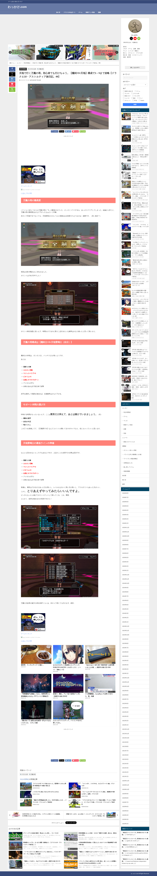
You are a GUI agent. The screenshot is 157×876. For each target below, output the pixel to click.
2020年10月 (125, 789)
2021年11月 (125, 733)
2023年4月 (125, 660)
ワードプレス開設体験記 (131, 458)
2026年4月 (125, 510)
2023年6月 (125, 652)
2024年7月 (125, 596)
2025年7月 (125, 549)
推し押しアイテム (129, 467)
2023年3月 (125, 664)
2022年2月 (125, 720)
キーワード (126, 74)
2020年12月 (125, 780)
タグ (124, 88)
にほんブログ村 (26, 193)
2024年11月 (125, 579)
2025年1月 (125, 570)
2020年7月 (125, 802)
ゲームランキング (26, 186)
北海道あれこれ (128, 462)
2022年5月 (125, 707)
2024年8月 (125, 592)
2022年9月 (125, 690)
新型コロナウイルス (129, 441)
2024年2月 (125, 617)
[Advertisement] (63, 30)
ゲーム (80, 12)
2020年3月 (125, 819)
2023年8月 (125, 643)
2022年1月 (125, 725)
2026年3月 (125, 514)
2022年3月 (125, 716)
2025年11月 (125, 531)
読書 (99, 12)
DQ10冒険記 (23, 68)
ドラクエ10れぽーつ (69, 12)
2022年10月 (125, 686)
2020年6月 (125, 806)
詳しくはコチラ (135, 67)
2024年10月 (125, 583)
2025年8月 (125, 544)
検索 (135, 104)
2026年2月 (125, 519)
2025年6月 (125, 553)
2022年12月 (125, 677)
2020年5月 (125, 810)
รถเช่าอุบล (129, 834)
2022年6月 (125, 703)
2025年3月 (125, 561)
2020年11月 (125, 785)
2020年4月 (125, 815)
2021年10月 (125, 737)
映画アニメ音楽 (90, 12)
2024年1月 (125, 622)
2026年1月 (125, 523)
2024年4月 (125, 609)
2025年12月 (125, 527)
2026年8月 (125, 493)
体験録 (124, 446)
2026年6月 (125, 501)
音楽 (125, 433)
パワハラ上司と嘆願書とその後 (132, 454)
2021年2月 (125, 772)
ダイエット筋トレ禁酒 (130, 450)
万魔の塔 (41, 69)
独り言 (58, 12)
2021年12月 (125, 729)
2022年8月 (125, 695)
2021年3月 (125, 767)
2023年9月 (125, 639)
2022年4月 (125, 712)
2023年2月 (125, 669)
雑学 (123, 484)
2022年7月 (125, 699)
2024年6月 (125, 600)
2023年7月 (125, 647)
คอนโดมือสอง (130, 847)
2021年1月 (125, 776)
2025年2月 (125, 566)
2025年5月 (125, 557)
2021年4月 (125, 763)
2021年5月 (125, 759)
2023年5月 (125, 656)
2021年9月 (125, 742)
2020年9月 (125, 793)
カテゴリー (126, 81)
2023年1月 (125, 673)
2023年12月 (125, 626)
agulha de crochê (131, 840)
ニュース (124, 437)
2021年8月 (125, 746)
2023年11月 (125, 630)
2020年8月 (125, 798)
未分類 (124, 475)
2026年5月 (125, 506)
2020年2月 (125, 823)
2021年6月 (125, 755)
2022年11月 (125, 682)
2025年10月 (125, 536)
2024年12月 (125, 574)
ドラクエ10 (33, 69)
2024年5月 (125, 604)
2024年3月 (125, 613)
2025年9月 (125, 540)
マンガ (125, 420)
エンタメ (124, 408)
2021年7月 (125, 750)
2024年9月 (125, 587)
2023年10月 (125, 634)
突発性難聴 (127, 471)
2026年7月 (125, 497)
